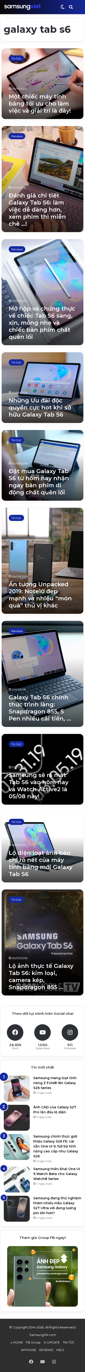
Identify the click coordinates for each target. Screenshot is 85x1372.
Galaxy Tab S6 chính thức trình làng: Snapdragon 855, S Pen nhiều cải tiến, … (40, 708)
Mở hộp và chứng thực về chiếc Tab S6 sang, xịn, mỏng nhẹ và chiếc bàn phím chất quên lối (42, 322)
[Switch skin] (62, 9)
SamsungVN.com (42, 1335)
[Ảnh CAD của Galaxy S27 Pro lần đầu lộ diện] (17, 1118)
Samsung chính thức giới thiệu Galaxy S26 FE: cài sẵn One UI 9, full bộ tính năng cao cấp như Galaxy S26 (55, 1146)
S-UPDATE (52, 1342)
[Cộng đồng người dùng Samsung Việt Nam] (22, 7)
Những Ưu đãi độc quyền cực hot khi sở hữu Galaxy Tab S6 (40, 407)
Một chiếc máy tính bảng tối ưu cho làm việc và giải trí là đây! (40, 103)
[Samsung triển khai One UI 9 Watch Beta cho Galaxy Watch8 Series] (17, 1179)
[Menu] (79, 9)
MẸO (60, 1350)
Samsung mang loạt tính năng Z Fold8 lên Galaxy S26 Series (54, 1083)
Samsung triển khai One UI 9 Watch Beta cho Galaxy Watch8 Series (56, 1174)
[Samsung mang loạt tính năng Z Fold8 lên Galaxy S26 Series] (17, 1089)
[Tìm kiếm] (70, 9)
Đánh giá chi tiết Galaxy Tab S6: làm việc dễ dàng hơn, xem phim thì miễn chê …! (37, 209)
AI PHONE (28, 1350)
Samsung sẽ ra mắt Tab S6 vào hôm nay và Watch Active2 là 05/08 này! (38, 786)
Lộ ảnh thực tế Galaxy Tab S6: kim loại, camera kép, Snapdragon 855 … (41, 976)
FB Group (33, 1342)
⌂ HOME (16, 1342)
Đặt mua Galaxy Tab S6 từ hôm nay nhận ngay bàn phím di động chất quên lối (39, 482)
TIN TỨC (69, 1342)
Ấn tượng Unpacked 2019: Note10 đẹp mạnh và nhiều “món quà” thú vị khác (40, 595)
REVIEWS (46, 1350)
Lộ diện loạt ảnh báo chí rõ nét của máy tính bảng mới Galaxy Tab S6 (40, 863)
